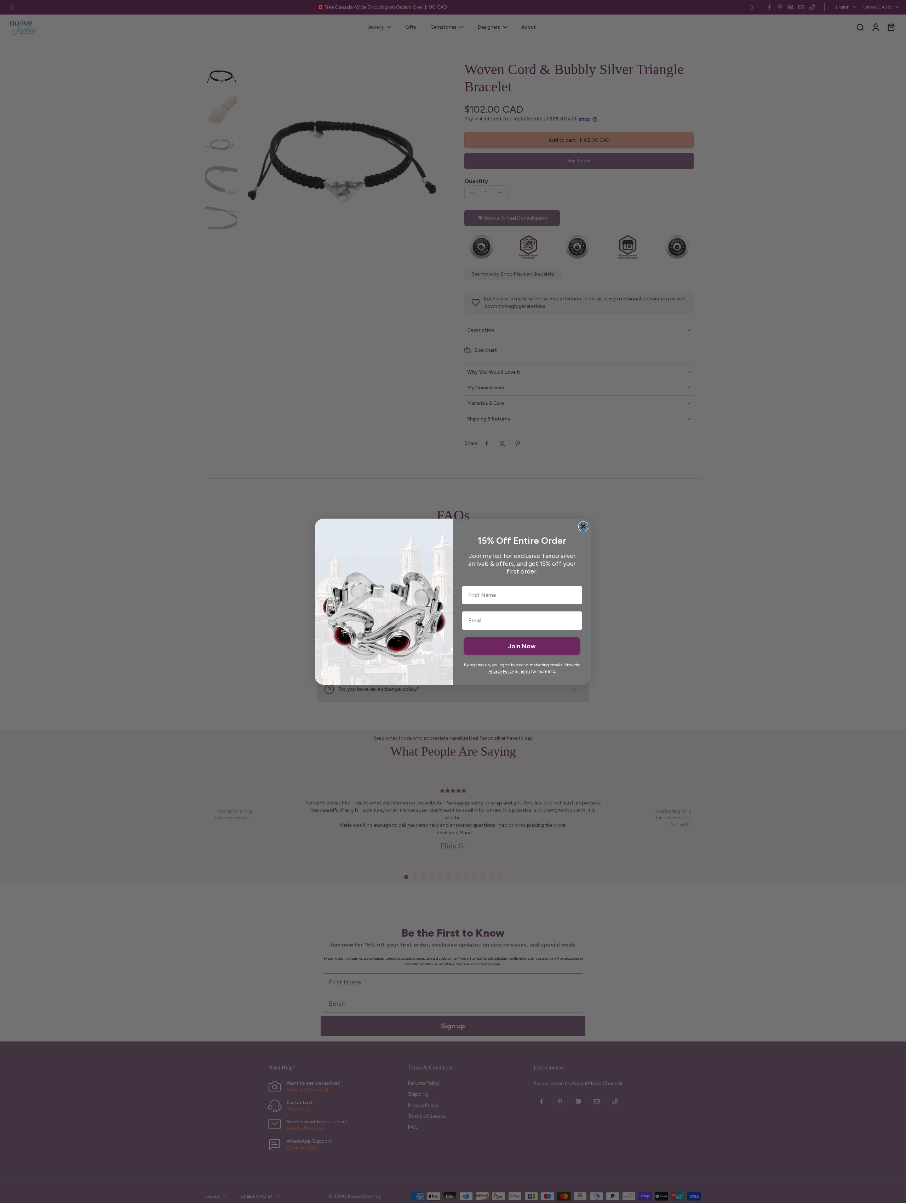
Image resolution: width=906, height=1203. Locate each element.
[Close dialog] (583, 526)
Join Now (522, 646)
